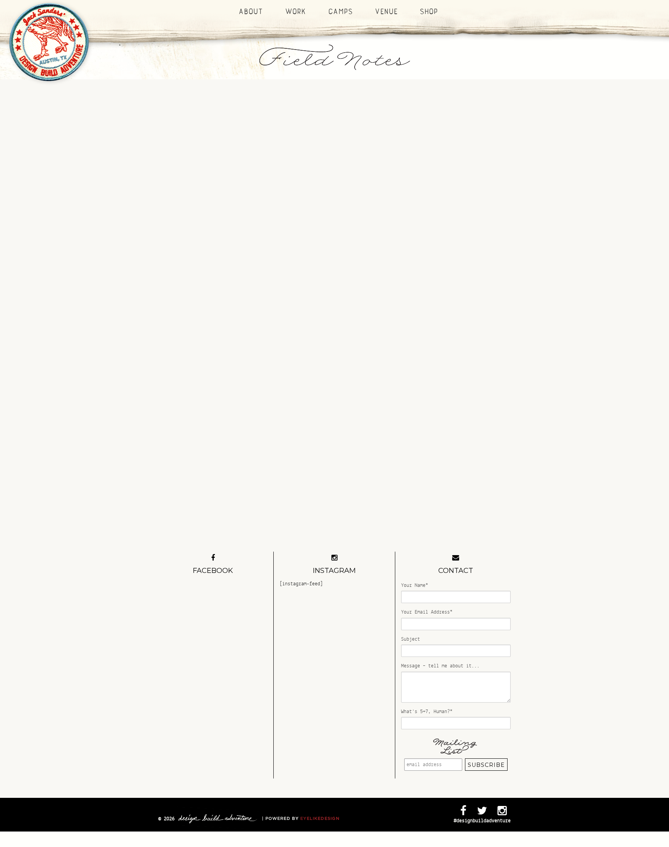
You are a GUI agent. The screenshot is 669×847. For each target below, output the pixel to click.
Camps (340, 11)
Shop (428, 11)
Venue (385, 11)
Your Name (414, 585)
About (250, 11)
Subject (410, 639)
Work (294, 11)
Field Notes (334, 57)
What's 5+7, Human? (427, 711)
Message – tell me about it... (440, 666)
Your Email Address (427, 612)
